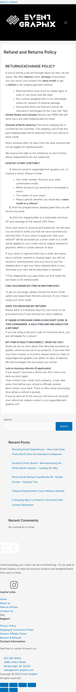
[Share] (22, 685)
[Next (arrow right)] (13, 690)
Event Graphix (29, 674)
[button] (66, 23)
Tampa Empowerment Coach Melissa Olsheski (38, 491)
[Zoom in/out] (4, 685)
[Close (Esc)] (32, 685)
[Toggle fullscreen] (13, 685)
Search (8, 419)
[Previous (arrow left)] (4, 690)
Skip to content (8, 2)
